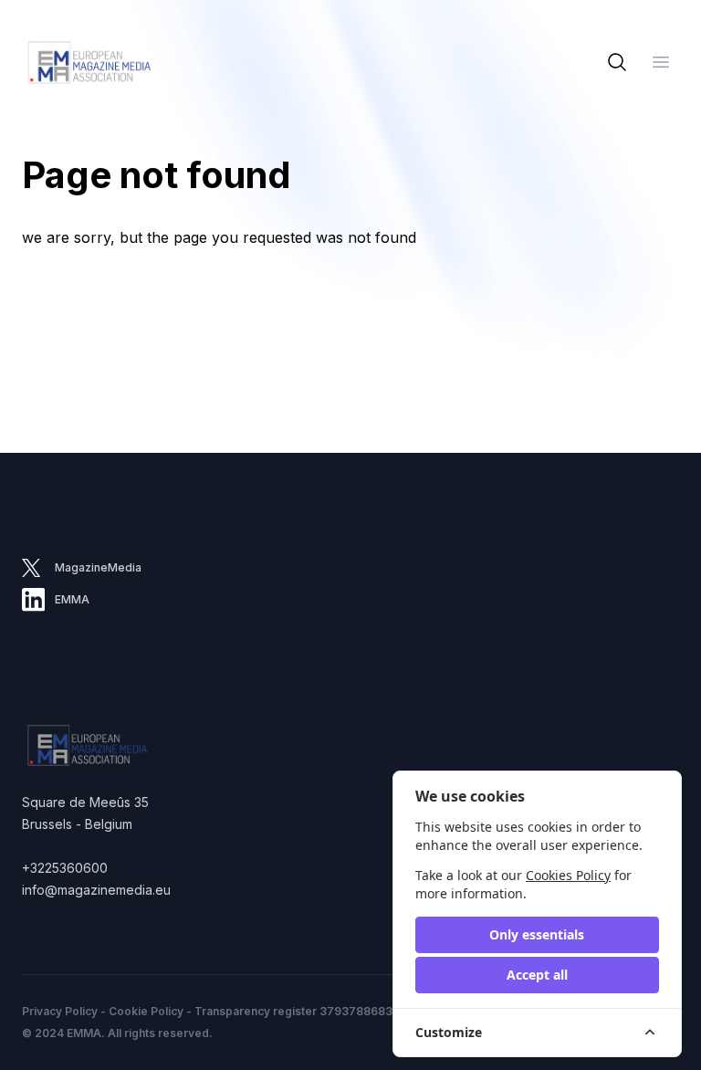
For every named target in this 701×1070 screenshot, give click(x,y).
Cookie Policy (146, 1011)
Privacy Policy (60, 1011)
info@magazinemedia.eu (96, 889)
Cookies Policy (568, 875)
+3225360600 (65, 868)
